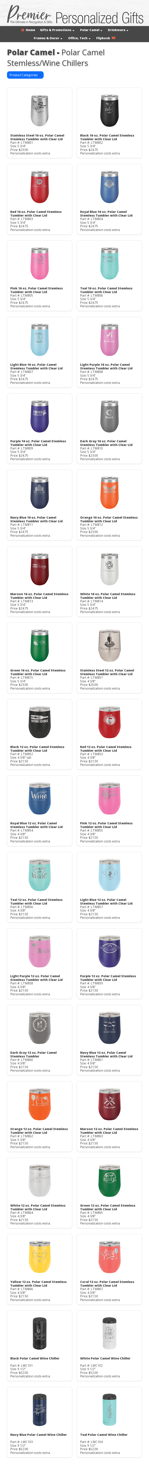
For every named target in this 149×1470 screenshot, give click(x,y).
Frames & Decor (46, 38)
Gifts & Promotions (55, 30)
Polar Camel (89, 30)
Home (29, 30)
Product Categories (24, 75)
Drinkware (116, 30)
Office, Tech (77, 38)
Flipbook (104, 38)
